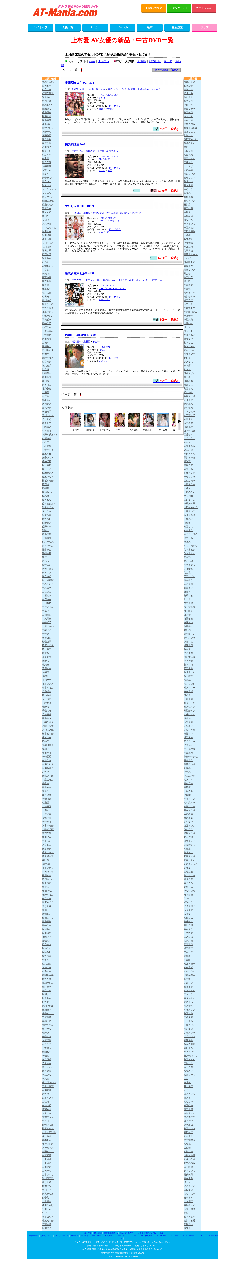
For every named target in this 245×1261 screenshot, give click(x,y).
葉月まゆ (188, 852)
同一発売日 (115, 105)
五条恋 (187, 488)
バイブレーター (62, 1236)
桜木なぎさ (48, 473)
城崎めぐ (90, 151)
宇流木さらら (191, 254)
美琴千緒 (46, 1021)
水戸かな (188, 1029)
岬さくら (188, 1002)
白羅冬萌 (188, 618)
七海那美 (46, 814)
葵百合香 (188, 105)
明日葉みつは (191, 139)
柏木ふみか (189, 346)
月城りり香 (48, 726)
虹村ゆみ (188, 821)
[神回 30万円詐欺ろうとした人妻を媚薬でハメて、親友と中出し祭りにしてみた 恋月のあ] (134, 426)
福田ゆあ (46, 933)
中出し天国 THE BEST (79, 206)
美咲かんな (189, 998)
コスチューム (174, 1236)
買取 (161, 1233)
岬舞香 (45, 1032)
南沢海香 (188, 1040)
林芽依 (45, 887)
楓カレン (188, 327)
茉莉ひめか (48, 1006)
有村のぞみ (189, 200)
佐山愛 (187, 572)
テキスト (103, 61)
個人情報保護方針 (127, 1233)
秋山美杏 (46, 120)
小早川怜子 (189, 503)
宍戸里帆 (188, 584)
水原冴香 (46, 1040)
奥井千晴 (46, 323)
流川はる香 (189, 1220)
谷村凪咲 (188, 691)
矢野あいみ (48, 1151)
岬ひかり (46, 1029)
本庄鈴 (187, 956)
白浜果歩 (46, 618)
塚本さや (46, 718)
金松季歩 (188, 358)
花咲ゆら (46, 864)
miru (186, 1078)
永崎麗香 (46, 756)
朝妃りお (188, 135)
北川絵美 (124, 212)
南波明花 (46, 821)
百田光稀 (188, 1109)
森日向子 (188, 1132)
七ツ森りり (189, 802)
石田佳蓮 (188, 208)
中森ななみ (48, 779)
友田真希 (188, 752)
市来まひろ (189, 223)
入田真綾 (188, 250)
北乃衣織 (46, 388)
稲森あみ (46, 281)
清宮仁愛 (188, 427)
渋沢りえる (48, 568)
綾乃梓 (106, 280)
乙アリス (188, 304)
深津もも (46, 929)
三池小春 (188, 986)
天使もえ (188, 162)
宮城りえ (188, 1063)
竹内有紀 (188, 664)
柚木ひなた (48, 1186)
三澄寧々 (46, 1048)
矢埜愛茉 (46, 1155)
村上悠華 (188, 1086)
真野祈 (187, 979)
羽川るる (46, 300)
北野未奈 (188, 404)
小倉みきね (48, 331)
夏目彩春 (188, 783)
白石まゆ (46, 595)
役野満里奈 (189, 1140)
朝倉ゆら (46, 131)
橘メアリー (189, 687)
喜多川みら (48, 384)
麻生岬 (96, 341)
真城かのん (48, 983)
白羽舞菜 (46, 614)
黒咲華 (187, 461)
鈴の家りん (189, 634)
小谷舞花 (46, 430)
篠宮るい (46, 565)
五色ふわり (189, 480)
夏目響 (187, 787)
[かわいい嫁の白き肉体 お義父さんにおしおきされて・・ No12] (148, 426)
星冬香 (45, 959)
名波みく (155, 89)
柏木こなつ (189, 342)
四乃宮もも (48, 561)
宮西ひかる (189, 1075)
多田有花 (188, 676)
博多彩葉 (46, 848)
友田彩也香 (189, 749)
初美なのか (189, 860)
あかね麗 (188, 120)
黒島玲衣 (188, 465)
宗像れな (46, 1113)
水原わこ (46, 1044)
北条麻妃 (188, 940)
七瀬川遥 (46, 798)
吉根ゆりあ (189, 1205)
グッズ (205, 27)
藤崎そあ (46, 936)
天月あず (188, 166)
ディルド (85, 1236)
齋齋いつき (48, 457)
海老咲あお (189, 262)
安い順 (168, 61)
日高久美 (122, 280)
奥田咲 (187, 281)
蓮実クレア (189, 841)
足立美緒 (46, 162)
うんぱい (188, 258)
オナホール (34, 1236)
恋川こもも (48, 415)
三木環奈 (46, 538)
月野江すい (189, 706)
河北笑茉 (46, 365)
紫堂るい (188, 588)
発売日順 (155, 61)
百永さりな (189, 1113)
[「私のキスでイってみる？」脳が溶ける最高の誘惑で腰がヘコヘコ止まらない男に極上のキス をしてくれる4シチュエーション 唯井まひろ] (104, 426)
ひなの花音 (48, 906)
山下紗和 (46, 1159)
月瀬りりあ (189, 703)
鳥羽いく (46, 749)
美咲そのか (48, 1025)
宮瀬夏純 (46, 1090)
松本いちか (189, 971)
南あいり (46, 1075)
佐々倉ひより (49, 503)
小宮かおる (48, 450)
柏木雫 (45, 354)
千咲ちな (46, 710)
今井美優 (46, 292)
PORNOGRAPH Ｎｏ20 (80, 334)
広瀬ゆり (188, 913)
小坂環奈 (46, 427)
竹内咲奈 (46, 691)
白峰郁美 (46, 622)
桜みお (45, 496)
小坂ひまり (189, 476)
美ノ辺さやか (49, 1082)
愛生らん (46, 97)
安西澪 (45, 220)
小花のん (188, 323)
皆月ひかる (189, 1036)
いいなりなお (49, 227)
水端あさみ (189, 1009)
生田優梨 (46, 235)
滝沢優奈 (76, 341)
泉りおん (188, 220)
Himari (187, 898)
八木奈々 (188, 1136)
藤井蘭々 (188, 921)
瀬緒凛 (45, 664)
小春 (82, 89)
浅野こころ (189, 131)
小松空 (45, 442)
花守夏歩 (188, 867)
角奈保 (187, 649)
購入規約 (98, 1233)
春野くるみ (48, 894)
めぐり (187, 1090)
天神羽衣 (46, 166)
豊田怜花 (46, 752)
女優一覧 (67, 27)
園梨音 (45, 672)
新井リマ (188, 181)
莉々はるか (189, 1216)
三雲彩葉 (46, 1017)
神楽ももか (189, 335)
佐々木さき (189, 553)
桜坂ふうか (48, 480)
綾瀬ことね (48, 200)
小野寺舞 (188, 315)
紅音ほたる (142, 280)
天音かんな (48, 177)
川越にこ (188, 384)
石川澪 (187, 204)
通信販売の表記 (111, 1233)
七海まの (46, 810)
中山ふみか (189, 775)
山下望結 (46, 1163)
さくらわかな (191, 545)
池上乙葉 (46, 239)
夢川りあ (46, 1190)
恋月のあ (46, 419)
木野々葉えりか (50, 434)
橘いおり (46, 695)
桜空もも (188, 538)
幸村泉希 (188, 1178)
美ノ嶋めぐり (191, 1055)
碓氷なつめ (48, 304)
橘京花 (187, 680)
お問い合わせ (154, 8)
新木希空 (188, 185)
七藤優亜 (46, 806)
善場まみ (46, 668)
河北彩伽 (188, 381)
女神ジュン (48, 1117)
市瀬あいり (48, 266)
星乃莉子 (188, 948)
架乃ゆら (188, 361)
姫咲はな (188, 902)
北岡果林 (188, 400)
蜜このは (46, 1071)
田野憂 (187, 695)
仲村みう (188, 772)
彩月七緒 (188, 561)
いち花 (45, 262)
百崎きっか (48, 1124)
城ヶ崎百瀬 (48, 580)
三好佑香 (46, 1105)
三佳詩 (45, 1101)
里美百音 (46, 515)
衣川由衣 (76, 212)
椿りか (187, 718)
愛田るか (46, 85)
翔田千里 (188, 603)
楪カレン (188, 1182)
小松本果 (46, 446)
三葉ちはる (189, 1025)
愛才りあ (188, 93)
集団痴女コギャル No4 (79, 82)
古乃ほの (188, 936)
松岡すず (46, 994)
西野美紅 (46, 833)
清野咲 (45, 660)
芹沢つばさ (113, 89)
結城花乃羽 (48, 1178)
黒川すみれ (189, 457)
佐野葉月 (46, 522)
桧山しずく (48, 917)
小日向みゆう (191, 507)
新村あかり (189, 810)
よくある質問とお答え (147, 1233)
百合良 (45, 1197)
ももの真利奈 (49, 1132)
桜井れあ (46, 469)
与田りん (46, 1209)
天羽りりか (189, 158)
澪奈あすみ (48, 1013)
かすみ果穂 (112, 212)
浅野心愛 (46, 135)
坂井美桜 (46, 465)
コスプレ (103, 360)
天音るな (46, 193)
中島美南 (46, 760)
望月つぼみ (189, 1094)
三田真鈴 (188, 1021)
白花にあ (46, 630)
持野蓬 (187, 1098)
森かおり (46, 1136)
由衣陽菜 (188, 1167)
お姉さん (110, 108)
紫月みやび (48, 545)
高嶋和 (45, 676)
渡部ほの (46, 1228)
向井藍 (187, 1082)
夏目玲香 (46, 795)
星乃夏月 (188, 944)
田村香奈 (46, 703)
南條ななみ (189, 806)
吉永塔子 (188, 1201)
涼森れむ (188, 641)
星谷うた (46, 948)
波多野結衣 (189, 844)
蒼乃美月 (188, 112)
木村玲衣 (188, 423)
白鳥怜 (45, 611)
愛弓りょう (189, 177)
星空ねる (46, 944)
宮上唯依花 (48, 1086)
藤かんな (188, 929)
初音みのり (189, 856)
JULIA (187, 599)
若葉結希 (46, 1224)
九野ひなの (189, 438)
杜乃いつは (189, 1128)
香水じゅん (189, 350)
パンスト (200, 1236)
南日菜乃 (188, 1048)
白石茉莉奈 (189, 607)
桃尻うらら (48, 1128)
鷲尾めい (188, 1224)
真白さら (46, 990)
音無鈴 (45, 342)
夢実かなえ (48, 1193)
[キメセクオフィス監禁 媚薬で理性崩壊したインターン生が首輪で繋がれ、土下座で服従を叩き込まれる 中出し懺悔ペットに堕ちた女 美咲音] (75, 426)
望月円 (45, 1121)
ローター (75, 1236)
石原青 (187, 212)
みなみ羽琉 (189, 1044)
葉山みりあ (48, 890)
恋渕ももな (189, 469)
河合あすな (189, 373)
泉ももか (46, 258)
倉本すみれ (189, 446)
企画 (110, 170)
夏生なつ (46, 791)
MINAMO (189, 1051)
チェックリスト (179, 8)
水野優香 (188, 1006)
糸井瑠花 (188, 239)
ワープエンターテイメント (112, 288)
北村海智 (188, 407)
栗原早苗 (46, 407)
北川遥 (45, 381)
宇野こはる (48, 308)
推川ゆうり (189, 296)
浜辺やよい (48, 879)
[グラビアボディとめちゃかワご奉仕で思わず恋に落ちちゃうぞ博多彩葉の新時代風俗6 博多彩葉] (163, 426)
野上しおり (48, 841)
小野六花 (188, 319)
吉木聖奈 (46, 1201)
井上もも (46, 289)
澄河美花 (188, 645)
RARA (45, 1212)
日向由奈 (188, 894)
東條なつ (188, 733)
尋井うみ (46, 925)
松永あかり (48, 998)
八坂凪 (187, 1144)
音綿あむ (46, 346)
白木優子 (188, 614)
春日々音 (46, 898)
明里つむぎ (189, 124)
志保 (131, 280)
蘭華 (186, 1213)
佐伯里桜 (46, 461)
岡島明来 (46, 319)
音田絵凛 (46, 338)
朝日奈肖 (46, 139)
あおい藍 (46, 101)
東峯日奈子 (48, 745)
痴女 (101, 108)
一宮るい (46, 269)
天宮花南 (188, 170)
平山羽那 (46, 921)
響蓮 (44, 910)
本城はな (46, 967)
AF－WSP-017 (108, 285)
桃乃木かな (189, 1117)
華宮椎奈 (46, 361)
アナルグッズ (97, 1236)
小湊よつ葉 (189, 511)
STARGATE (104, 159)
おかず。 (103, 97)
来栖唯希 (46, 411)
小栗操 (187, 289)
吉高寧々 (188, 1197)
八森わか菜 (189, 1159)
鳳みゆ (187, 273)
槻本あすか (48, 733)
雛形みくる (48, 902)
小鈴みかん (189, 492)
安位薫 (187, 1147)
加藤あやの (189, 354)
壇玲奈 (45, 706)
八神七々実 (48, 1147)
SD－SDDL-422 (109, 218)
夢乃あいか (189, 1186)
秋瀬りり (46, 116)
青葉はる (46, 108)
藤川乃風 (188, 925)
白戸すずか (48, 607)
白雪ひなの (48, 626)
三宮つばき (189, 576)
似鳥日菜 (188, 829)
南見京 (45, 1078)
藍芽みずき (189, 82)
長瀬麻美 (188, 760)
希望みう (46, 1109)
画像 (92, 61)
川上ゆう (188, 377)
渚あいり (188, 779)
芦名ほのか (189, 143)
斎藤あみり (189, 515)
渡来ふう (188, 1228)
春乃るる (188, 883)
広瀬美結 (188, 910)
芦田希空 (46, 147)
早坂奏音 (46, 883)
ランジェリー (188, 1236)
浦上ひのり (48, 312)
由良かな (188, 1190)
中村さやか (77, 151)
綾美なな (46, 208)
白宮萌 (45, 634)
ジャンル (122, 27)
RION (75, 89)
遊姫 (123, 89)
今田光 (45, 296)
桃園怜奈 (188, 1105)
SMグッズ (109, 1236)
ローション (121, 1236)
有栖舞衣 (188, 197)
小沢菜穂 (46, 335)
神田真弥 (46, 377)
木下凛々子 (189, 415)
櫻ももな (46, 499)
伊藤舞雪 (188, 243)
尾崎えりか (189, 292)
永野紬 (45, 772)
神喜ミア (46, 423)
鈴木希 (45, 653)
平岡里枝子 (189, 906)
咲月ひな (46, 511)
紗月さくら (48, 507)
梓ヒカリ (188, 147)
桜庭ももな (48, 492)
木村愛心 (188, 419)
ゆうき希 (46, 1182)
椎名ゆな (188, 580)
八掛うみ (188, 1151)
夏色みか (46, 787)
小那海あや (189, 308)
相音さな (46, 89)
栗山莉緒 (188, 450)
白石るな (46, 599)
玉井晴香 (46, 699)
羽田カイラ (48, 871)
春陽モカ (188, 887)
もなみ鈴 (188, 1101)
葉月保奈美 (48, 856)
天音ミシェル (49, 189)
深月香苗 (46, 1059)
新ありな (188, 189)
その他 (102, 170)
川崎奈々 (46, 373)
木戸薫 (45, 396)
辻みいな (46, 737)
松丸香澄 (188, 967)
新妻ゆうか (48, 825)
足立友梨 (188, 154)
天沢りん (46, 170)
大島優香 (188, 266)
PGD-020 (105, 347)
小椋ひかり (48, 327)
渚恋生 (45, 783)
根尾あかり (189, 833)
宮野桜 (45, 1094)
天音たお (46, 181)
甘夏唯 (45, 174)
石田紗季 (46, 250)
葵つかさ (188, 101)
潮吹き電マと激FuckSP (80, 273)
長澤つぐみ (98, 212)
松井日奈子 (189, 963)
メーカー (95, 27)
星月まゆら (112, 151)
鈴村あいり (189, 637)
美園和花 (188, 1013)
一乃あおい (189, 227)
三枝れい (188, 519)
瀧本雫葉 (188, 660)
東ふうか (46, 154)
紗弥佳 (45, 530)
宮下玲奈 (188, 1067)
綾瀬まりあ (48, 204)
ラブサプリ (161, 1236)
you (113, 280)
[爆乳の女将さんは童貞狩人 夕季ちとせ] (119, 426)
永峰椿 (187, 768)
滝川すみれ (189, 657)
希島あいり (189, 396)
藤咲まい (46, 940)
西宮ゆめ (188, 818)
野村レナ (90, 280)
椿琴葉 (45, 741)
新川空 (45, 216)
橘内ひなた (189, 683)
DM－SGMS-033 (109, 156)
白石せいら (48, 584)
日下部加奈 (189, 430)
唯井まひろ (189, 672)
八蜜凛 (187, 848)
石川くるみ (48, 243)
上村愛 (90, 89)
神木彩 (187, 365)
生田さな (46, 231)
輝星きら (46, 400)
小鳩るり (46, 438)
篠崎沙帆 (46, 553)
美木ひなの (189, 994)
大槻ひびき (189, 269)
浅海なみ (46, 143)
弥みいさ (46, 185)
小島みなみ (189, 484)
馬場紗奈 (46, 875)
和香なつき (48, 1216)
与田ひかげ (48, 1205)
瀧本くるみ (48, 687)
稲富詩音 (46, 277)
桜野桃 (45, 484)
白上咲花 (188, 611)
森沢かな (188, 1124)
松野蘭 (45, 1002)
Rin (98, 280)
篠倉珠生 (46, 549)
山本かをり (48, 1174)
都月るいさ (189, 741)
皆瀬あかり (189, 1032)
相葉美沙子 (48, 93)
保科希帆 (46, 952)
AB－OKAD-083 (109, 95)
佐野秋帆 (46, 519)
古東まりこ (189, 499)
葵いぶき (188, 97)
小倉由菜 (188, 285)
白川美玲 (46, 603)
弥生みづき (189, 1163)
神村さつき (48, 358)
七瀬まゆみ (143, 89)
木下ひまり (189, 411)
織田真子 (188, 300)
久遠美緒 (46, 404)
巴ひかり (188, 745)
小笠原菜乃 (48, 315)
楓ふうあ (188, 331)
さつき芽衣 (189, 565)
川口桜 (45, 369)
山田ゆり (46, 1170)
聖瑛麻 (131, 89)
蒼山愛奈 (46, 112)
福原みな (188, 917)
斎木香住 (46, 453)
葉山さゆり (189, 875)
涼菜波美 (46, 657)
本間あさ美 (48, 975)
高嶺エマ (46, 680)
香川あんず (48, 350)
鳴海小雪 (46, 818)
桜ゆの (187, 542)
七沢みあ (188, 791)
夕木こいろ (189, 1170)
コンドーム (133, 1236)
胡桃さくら (189, 453)
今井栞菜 (188, 246)
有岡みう (188, 193)
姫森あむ (46, 913)
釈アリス (46, 572)
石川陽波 (46, 246)
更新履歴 (177, 27)
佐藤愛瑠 (188, 568)
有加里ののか (191, 128)
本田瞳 (187, 959)
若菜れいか (48, 1220)
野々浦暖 (188, 837)
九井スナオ (189, 473)
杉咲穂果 (46, 641)
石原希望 (188, 216)
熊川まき (100, 89)
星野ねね (46, 956)
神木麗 (187, 369)
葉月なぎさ (48, 852)
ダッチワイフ (47, 1236)
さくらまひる (191, 534)
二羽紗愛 (188, 933)
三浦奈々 (46, 1009)
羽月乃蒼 (188, 879)
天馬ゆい (188, 726)
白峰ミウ (188, 622)
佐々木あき (189, 549)
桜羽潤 (45, 488)
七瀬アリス (189, 798)
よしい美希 (189, 1193)
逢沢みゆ (188, 89)
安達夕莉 (188, 151)
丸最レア (188, 983)
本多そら (46, 971)
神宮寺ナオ (189, 626)
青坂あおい (48, 105)
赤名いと (188, 116)
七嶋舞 (187, 795)
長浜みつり (189, 764)
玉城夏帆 (188, 699)
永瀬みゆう (48, 768)
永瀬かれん (48, 764)
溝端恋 (45, 1055)
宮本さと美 (48, 1098)
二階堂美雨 (48, 829)
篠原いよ (46, 557)
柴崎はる (188, 595)
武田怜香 (188, 668)
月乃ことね (48, 729)
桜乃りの (188, 526)
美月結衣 (46, 1063)
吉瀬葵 (45, 392)
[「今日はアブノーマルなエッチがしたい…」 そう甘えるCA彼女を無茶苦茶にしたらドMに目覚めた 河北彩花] (90, 426)
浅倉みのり (48, 128)
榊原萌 (187, 522)
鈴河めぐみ (48, 645)
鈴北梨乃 (46, 649)
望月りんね (48, 1067)
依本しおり (189, 1209)
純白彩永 (46, 986)
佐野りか (46, 526)
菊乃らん (188, 388)
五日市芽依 (189, 231)
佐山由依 (46, 534)
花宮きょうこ (191, 864)
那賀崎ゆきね (191, 756)
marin (161, 280)
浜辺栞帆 (188, 871)
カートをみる (204, 8)
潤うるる (46, 576)
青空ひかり (189, 108)
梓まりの (46, 151)
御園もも (46, 1052)
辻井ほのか (189, 714)
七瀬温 (45, 802)
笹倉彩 (187, 557)
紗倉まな (188, 530)
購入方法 (87, 1233)
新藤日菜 (46, 637)
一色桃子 (188, 235)
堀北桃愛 (46, 963)
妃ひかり (188, 392)
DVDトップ (40, 27)
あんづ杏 (46, 223)
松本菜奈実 (189, 975)
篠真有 (187, 591)
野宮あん (46, 844)
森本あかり (48, 1140)
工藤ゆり (188, 434)
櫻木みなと (48, 476)
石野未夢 (46, 254)
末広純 (187, 630)
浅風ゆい (46, 124)
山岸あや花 (189, 1155)
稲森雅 (45, 285)
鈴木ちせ (136, 212)
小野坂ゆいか (191, 312)
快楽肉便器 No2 (75, 144)
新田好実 (46, 837)
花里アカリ (48, 867)
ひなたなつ (189, 890)
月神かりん (48, 722)
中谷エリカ (77, 280)
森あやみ (188, 1121)
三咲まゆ (46, 1036)
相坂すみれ (48, 82)
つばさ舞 (188, 722)
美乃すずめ (189, 1059)
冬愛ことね (189, 729)
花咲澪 (45, 860)
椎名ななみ (48, 542)
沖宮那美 (188, 277)
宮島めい (188, 1071)
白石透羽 (46, 588)
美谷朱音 (188, 1017)
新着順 (141, 61)
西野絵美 (188, 814)
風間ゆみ (188, 338)
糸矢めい (46, 273)
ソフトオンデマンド (109, 221)
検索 (150, 27)
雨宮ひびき (189, 174)
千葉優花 (46, 714)
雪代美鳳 (188, 1174)
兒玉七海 (188, 496)
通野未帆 (188, 737)
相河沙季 (188, 85)
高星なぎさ (48, 683)
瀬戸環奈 (188, 653)
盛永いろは (48, 775)
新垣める (46, 212)
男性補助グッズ (147, 1236)
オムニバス (104, 232)
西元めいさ (189, 825)
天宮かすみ (48, 197)
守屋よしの (48, 1144)
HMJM (102, 350)
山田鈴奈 (46, 1167)
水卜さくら (189, 990)
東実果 (45, 158)
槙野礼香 (46, 979)
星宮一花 (188, 952)
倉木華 (187, 442)
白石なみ (46, 591)
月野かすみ (189, 710)
